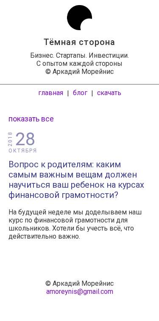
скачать (109, 93)
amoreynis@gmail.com (79, 291)
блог (80, 93)
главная (50, 93)
